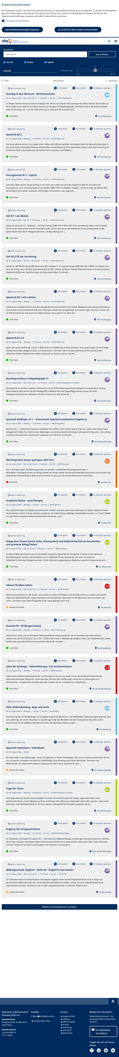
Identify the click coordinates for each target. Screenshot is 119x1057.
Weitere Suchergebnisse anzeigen (59, 907)
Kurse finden (102, 54)
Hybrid (50, 62)
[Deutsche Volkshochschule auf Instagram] (99, 1050)
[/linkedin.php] (113, 1050)
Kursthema (8, 49)
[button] (111, 80)
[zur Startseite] (14, 41)
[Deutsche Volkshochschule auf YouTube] (106, 1050)
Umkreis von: (66, 70)
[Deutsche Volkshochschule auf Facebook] (92, 1050)
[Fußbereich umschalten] (113, 1001)
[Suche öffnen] (109, 41)
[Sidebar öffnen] (115, 41)
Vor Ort (9, 62)
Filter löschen (58, 81)
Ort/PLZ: (7, 71)
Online (30, 62)
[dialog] (59, 19)
